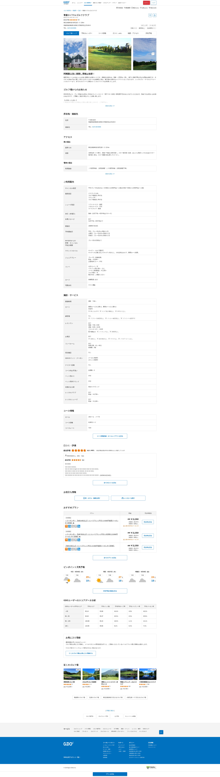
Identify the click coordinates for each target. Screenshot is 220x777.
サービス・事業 (106, 749)
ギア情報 (116, 728)
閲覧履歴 (128, 7)
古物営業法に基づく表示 (134, 753)
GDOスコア (146, 728)
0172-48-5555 (72, 28)
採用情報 (105, 757)
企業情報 (105, 755)
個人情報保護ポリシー (134, 747)
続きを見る (109, 106)
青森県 (74, 10)
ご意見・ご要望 (121, 751)
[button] (67, 53)
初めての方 (153, 7)
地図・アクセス (133, 33)
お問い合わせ (121, 747)
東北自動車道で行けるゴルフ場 (112, 697)
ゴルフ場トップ (71, 33)
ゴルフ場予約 (67, 10)
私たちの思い (106, 747)
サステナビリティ (107, 753)
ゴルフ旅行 (77, 731)
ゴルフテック (94, 731)
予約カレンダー (86, 33)
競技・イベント (125, 728)
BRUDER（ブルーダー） (118, 731)
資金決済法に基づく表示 (134, 755)
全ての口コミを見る (110, 482)
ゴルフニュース (107, 728)
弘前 (79, 10)
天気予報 (149, 33)
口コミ (118, 33)
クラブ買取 (88, 728)
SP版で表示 (110, 710)
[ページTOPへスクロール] (161, 732)
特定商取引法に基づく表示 (135, 751)
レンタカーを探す (129, 498)
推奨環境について (133, 749)
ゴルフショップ (78, 728)
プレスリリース (151, 747)
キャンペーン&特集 (130, 716)
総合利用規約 (132, 745)
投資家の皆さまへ (107, 751)
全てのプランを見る (110, 557)
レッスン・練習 (136, 728)
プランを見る (110, 774)
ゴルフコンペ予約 (103, 716)
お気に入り (145, 7)
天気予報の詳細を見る (110, 591)
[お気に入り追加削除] (150, 15)
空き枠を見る (148, 522)
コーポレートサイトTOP (108, 745)
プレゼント (85, 731)
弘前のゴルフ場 (94, 697)
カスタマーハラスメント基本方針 (137, 757)
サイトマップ (121, 745)
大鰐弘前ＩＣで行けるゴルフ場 (136, 697)
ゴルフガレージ (104, 731)
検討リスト (136, 7)
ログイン (146, 2)
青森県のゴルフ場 (79, 697)
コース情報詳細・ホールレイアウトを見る (110, 436)
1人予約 (117, 716)
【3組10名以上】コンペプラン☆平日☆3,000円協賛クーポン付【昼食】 (90, 546)
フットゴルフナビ (132, 731)
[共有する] (154, 15)
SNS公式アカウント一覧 (71, 757)
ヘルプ (153, 2)
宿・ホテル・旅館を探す (92, 498)
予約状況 (120, 7)
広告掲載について (152, 745)
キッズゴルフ (143, 731)
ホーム (73, 2)
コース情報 (102, 33)
